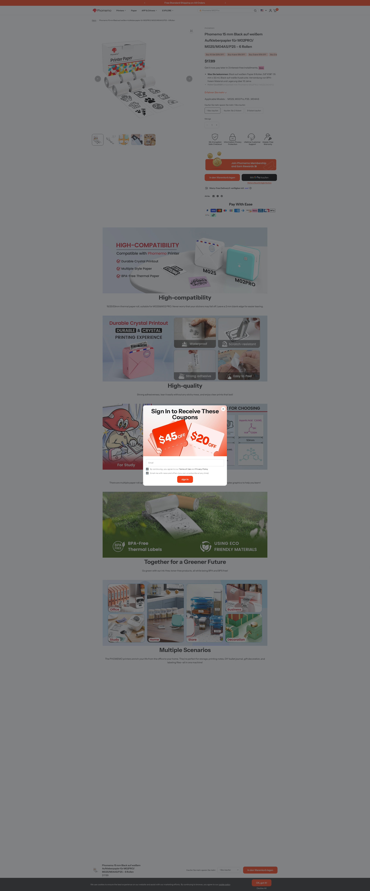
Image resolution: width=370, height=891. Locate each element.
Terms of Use (185, 469)
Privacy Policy (201, 469)
